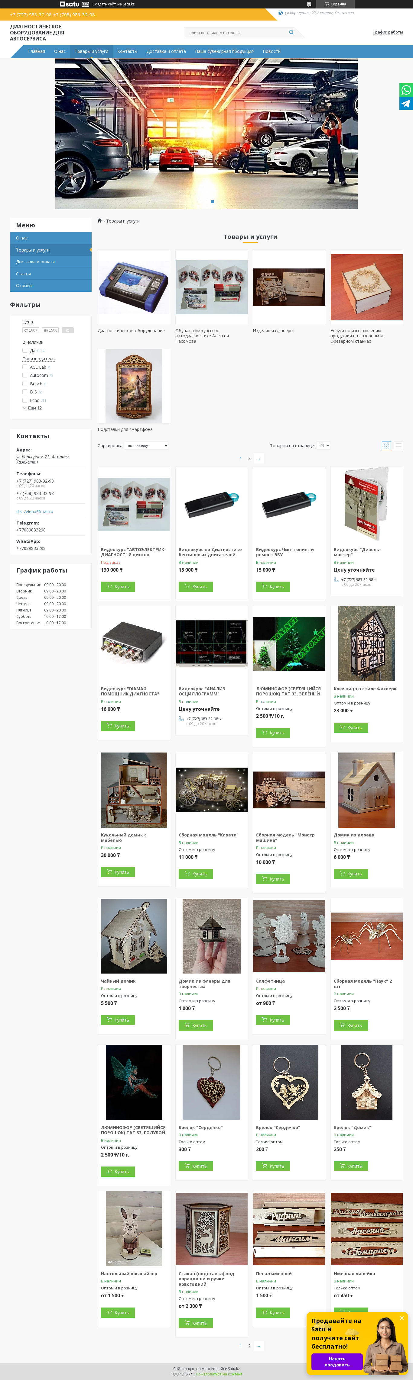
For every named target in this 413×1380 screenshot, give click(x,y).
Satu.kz (234, 1368)
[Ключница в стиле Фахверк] (367, 644)
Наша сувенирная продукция (224, 51)
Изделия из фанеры (273, 330)
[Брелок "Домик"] (367, 1082)
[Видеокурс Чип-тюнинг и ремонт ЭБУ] (289, 504)
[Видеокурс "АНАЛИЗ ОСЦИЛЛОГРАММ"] (212, 644)
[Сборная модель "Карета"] (212, 790)
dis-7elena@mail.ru (34, 511)
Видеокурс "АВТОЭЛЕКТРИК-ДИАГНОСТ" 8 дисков (133, 552)
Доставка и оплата (166, 51)
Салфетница (270, 981)
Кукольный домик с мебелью (124, 837)
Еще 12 (35, 408)
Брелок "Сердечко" (201, 1127)
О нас (60, 51)
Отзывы (24, 285)
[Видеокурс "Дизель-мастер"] (367, 504)
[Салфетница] (289, 936)
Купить (122, 586)
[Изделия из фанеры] (289, 287)
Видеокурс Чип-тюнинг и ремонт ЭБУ (285, 552)
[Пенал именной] (289, 1228)
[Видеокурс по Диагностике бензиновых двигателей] (212, 504)
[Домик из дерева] (367, 790)
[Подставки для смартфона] (134, 386)
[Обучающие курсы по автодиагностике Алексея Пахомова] (211, 287)
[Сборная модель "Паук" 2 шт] (367, 936)
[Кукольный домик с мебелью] (134, 790)
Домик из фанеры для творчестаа (204, 983)
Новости (272, 51)
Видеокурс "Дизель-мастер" (357, 552)
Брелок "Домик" (352, 1127)
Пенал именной (274, 1273)
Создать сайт (104, 4)
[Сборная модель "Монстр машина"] (289, 790)
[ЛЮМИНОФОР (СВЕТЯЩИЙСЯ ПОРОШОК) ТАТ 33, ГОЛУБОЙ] (134, 1082)
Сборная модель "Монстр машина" (285, 837)
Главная (36, 51)
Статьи (23, 274)
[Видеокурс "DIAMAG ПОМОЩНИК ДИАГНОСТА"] (134, 644)
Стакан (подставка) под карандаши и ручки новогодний (206, 1279)
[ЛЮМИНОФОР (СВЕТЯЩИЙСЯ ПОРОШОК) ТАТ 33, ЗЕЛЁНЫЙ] (289, 644)
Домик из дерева (354, 835)
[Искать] (291, 32)
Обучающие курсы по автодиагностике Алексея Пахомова (202, 336)
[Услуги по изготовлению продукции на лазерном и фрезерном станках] (366, 287)
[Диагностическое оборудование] (134, 287)
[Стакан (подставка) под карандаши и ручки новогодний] (212, 1228)
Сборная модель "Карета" (209, 835)
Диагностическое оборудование (131, 330)
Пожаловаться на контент (219, 1374)
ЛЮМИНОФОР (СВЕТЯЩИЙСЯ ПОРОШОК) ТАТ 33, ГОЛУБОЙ (133, 1130)
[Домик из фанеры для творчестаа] (212, 936)
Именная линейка (354, 1273)
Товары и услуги (91, 51)
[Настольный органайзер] (134, 1228)
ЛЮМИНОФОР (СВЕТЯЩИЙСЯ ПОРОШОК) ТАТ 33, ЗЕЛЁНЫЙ (288, 691)
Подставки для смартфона (125, 429)
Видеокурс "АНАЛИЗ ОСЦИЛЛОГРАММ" (202, 691)
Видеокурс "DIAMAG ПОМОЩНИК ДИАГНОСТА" (130, 691)
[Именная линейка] (367, 1228)
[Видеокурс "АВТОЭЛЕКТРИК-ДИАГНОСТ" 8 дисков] (134, 504)
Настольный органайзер (129, 1273)
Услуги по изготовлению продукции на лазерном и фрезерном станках (356, 336)
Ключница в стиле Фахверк (365, 689)
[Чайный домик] (134, 936)
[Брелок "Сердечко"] (212, 1082)
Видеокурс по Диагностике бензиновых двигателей (210, 552)
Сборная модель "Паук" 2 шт (363, 983)
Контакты (127, 51)
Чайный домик (118, 981)
